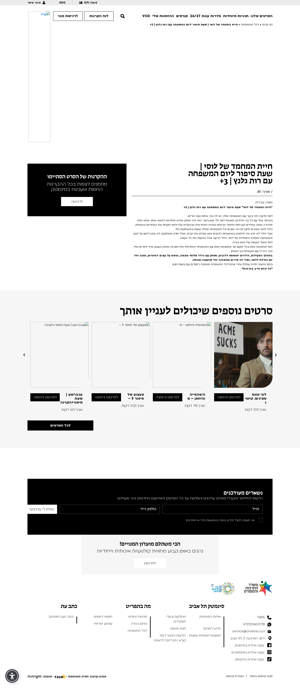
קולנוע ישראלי (103, 624)
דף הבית (267, 24)
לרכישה (77, 201)
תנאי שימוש (178, 628)
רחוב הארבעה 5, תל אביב (247, 638)
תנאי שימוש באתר (261, 676)
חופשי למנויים (103, 617)
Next (24, 355)
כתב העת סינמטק (61, 617)
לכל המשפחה (137, 631)
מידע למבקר (212, 628)
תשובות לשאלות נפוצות (205, 635)
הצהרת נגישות (235, 676)
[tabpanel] (243, 367)
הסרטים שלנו (262, 16)
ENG (62, 2)
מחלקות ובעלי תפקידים (176, 619)
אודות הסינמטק (210, 617)
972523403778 (254, 624)
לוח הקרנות (98, 16)
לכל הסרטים (60, 425)
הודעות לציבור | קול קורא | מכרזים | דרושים (170, 637)
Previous (276, 355)
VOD (146, 16)
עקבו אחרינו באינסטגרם (247, 652)
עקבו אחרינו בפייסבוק (249, 645)
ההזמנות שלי (163, 16)
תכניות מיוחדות (236, 16)
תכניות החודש (137, 617)
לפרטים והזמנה (228, 397)
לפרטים (150, 563)
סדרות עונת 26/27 (205, 16)
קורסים (182, 16)
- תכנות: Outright (41, 676)
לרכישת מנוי (68, 16)
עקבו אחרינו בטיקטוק (249, 659)
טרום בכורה (139, 624)
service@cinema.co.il (248, 631)
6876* (261, 617)
